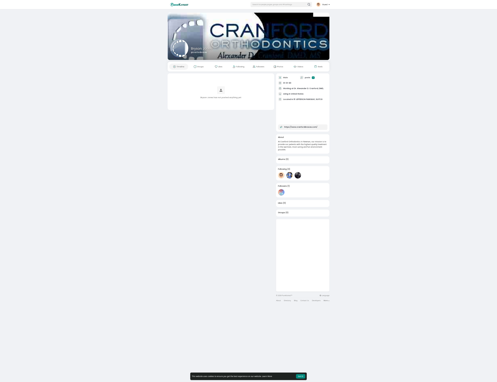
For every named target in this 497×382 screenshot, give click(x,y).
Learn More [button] (267, 376)
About (278, 300)
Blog (295, 300)
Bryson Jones (201, 48)
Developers (316, 300)
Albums (281, 159)
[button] (281, 4)
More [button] (326, 300)
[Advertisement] (302, 237)
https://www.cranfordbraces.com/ (300, 127)
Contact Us (304, 300)
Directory (287, 300)
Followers (282, 186)
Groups (281, 213)
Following (282, 169)
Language (325, 295)
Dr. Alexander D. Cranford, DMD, (309, 88)
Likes (280, 203)
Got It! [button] (300, 376)
